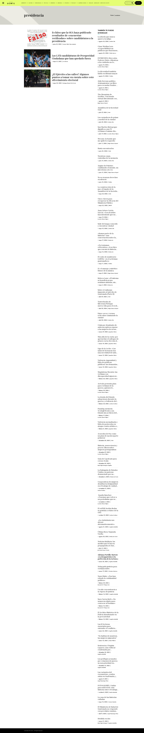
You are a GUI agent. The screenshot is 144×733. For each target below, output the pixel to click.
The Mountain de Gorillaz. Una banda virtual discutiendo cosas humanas (108, 97)
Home (112, 15)
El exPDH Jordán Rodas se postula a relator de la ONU (108, 510)
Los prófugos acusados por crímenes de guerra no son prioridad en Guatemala (107, 662)
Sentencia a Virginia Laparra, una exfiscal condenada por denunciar (106, 648)
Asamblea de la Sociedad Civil (108, 109)
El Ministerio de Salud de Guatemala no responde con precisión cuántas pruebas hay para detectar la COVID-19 (108, 711)
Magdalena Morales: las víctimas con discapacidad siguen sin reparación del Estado (107, 375)
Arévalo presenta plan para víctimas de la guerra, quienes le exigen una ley (107, 387)
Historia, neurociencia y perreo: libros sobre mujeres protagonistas (107, 447)
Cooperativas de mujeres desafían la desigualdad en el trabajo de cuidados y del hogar (108, 485)
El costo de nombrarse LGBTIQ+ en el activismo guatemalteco (108, 259)
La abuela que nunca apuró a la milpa (106, 38)
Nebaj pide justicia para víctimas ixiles (107, 567)
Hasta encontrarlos (106, 148)
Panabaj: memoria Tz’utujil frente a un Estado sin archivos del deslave (107, 412)
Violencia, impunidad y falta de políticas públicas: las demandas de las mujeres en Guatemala (107, 364)
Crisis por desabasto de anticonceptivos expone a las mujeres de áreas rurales (108, 328)
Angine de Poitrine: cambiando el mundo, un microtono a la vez (108, 168)
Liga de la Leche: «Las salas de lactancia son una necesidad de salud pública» (107, 351)
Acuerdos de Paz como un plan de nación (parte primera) (108, 436)
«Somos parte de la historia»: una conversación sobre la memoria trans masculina (107, 237)
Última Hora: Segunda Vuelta (107, 533)
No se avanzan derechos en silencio (108, 178)
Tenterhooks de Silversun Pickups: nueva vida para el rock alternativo (107, 305)
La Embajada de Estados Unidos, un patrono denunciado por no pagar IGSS (108, 473)
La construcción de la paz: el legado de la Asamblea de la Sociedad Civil (108, 190)
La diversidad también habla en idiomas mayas (107, 72)
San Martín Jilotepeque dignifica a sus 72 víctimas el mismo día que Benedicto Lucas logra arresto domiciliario (107, 132)
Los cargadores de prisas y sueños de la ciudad (108, 118)
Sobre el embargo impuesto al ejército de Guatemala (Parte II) (107, 292)
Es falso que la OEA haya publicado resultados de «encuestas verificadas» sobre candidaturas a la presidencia (72, 37)
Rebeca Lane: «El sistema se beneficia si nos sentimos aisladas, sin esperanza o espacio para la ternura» (108, 282)
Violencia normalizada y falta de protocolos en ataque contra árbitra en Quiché (108, 425)
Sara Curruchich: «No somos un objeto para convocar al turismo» (107, 601)
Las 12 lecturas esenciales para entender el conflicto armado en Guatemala (107, 627)
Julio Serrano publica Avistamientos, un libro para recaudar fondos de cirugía (108, 84)
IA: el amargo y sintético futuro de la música (107, 269)
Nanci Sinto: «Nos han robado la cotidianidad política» (107, 578)
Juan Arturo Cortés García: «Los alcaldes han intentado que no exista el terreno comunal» (106, 214)
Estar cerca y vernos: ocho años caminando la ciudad (108, 315)
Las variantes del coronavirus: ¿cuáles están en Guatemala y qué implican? (107, 675)
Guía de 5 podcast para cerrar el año (107, 460)
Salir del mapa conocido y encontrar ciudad (108, 225)
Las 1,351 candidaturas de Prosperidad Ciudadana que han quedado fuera (73, 57)
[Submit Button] (132, 3)
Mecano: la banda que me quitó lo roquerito (107, 140)
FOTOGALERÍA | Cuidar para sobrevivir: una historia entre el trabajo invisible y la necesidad (107, 688)
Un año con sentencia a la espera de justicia (107, 590)
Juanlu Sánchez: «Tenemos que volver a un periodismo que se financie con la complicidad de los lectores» (107, 500)
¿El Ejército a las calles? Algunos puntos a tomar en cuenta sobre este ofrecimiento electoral (73, 77)
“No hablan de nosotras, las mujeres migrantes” (107, 637)
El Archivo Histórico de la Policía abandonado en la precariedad (108, 614)
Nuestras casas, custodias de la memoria (108, 157)
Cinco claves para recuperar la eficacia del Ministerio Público (108, 201)
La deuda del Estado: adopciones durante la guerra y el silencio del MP (107, 400)
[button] (3, 3)
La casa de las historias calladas (107, 698)
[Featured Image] (37, 38)
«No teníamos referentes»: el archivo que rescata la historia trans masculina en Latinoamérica (107, 249)
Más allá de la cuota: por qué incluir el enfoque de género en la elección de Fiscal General (108, 340)
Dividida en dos (104, 719)
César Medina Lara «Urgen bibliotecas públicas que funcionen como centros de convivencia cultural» (107, 50)
